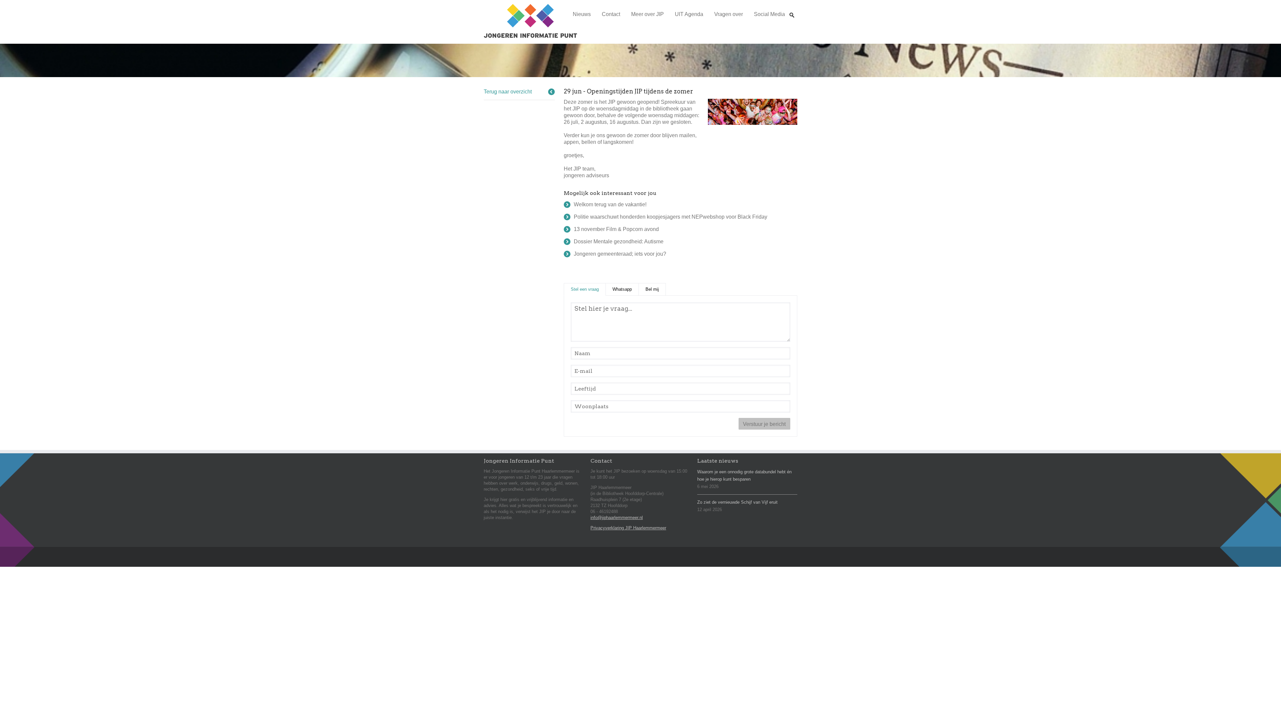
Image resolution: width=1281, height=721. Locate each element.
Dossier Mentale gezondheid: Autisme (619, 241)
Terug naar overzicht (508, 91)
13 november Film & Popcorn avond (616, 229)
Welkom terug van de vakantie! (610, 204)
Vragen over (728, 14)
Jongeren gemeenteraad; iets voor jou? (620, 254)
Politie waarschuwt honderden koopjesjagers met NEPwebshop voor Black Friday (670, 217)
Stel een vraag (588, 289)
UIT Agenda (689, 14)
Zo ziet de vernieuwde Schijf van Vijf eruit (737, 502)
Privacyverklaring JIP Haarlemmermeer (628, 527)
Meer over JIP (647, 14)
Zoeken (792, 9)
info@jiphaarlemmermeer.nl (616, 517)
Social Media (769, 14)
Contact (611, 14)
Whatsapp (622, 289)
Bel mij (652, 289)
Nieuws (582, 14)
